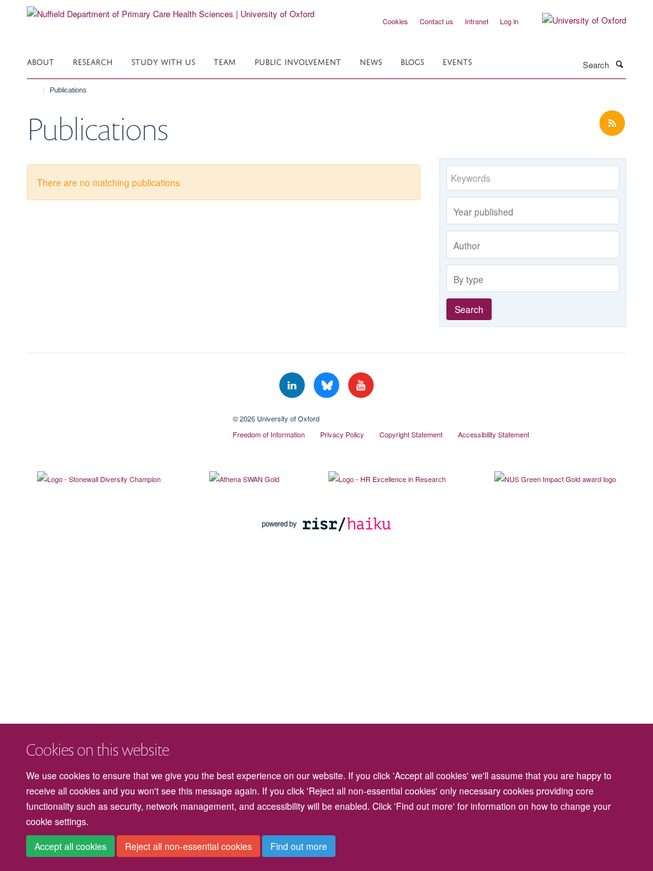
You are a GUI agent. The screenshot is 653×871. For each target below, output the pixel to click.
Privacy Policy (342, 434)
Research (93, 61)
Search (469, 309)
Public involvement (297, 61)
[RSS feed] (612, 123)
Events (457, 61)
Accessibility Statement (493, 434)
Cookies (395, 21)
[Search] (619, 64)
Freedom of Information (269, 434)
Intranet (476, 21)
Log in (509, 21)
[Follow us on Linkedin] (293, 385)
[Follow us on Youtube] (361, 385)
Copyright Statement (411, 434)
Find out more (298, 846)
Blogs (412, 61)
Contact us (436, 21)
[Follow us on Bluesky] (328, 385)
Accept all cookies (70, 846)
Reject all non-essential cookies (188, 846)
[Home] (38, 90)
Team (225, 61)
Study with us (163, 61)
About (40, 61)
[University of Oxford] (574, 20)
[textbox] (536, 211)
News (371, 61)
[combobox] (532, 210)
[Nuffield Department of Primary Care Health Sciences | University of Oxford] (170, 9)
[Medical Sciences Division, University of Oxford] (120, 414)
